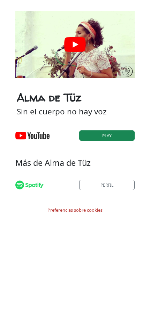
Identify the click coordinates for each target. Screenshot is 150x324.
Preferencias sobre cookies (75, 210)
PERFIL (106, 185)
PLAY (107, 136)
